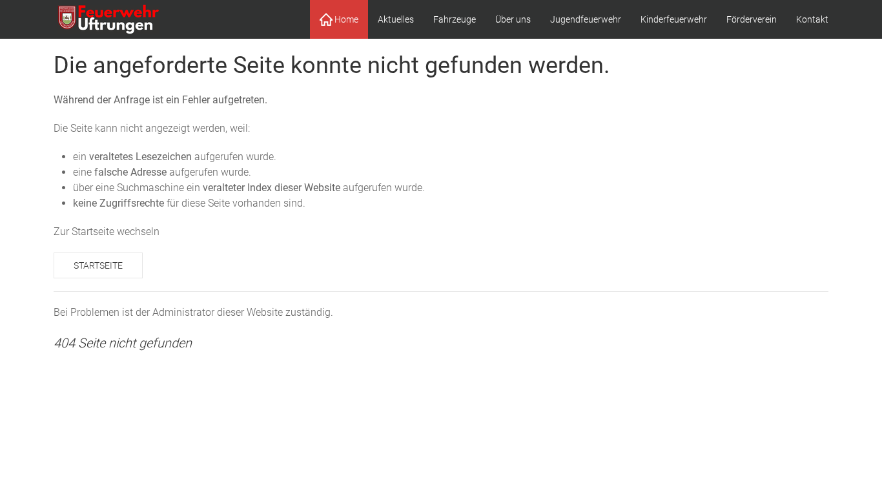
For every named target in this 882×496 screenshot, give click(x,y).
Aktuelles (396, 19)
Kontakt (812, 19)
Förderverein (751, 19)
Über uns (513, 19)
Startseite (98, 265)
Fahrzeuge (454, 19)
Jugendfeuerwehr (585, 19)
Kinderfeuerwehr (674, 19)
